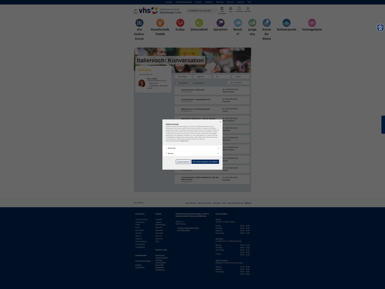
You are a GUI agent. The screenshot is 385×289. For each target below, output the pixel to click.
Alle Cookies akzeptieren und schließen (205, 162)
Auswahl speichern (183, 162)
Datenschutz (184, 141)
